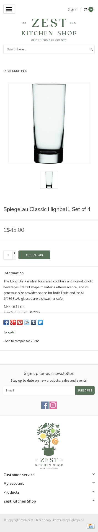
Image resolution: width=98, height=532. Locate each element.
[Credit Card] (90, 526)
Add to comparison (18, 341)
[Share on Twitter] (40, 322)
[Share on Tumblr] (33, 322)
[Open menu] (9, 9)
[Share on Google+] (13, 322)
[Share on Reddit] (26, 322)
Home (7, 71)
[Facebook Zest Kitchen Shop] (45, 405)
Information (13, 273)
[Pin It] (20, 322)
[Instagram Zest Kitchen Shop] (53, 405)
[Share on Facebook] (6, 322)
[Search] (91, 49)
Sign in (72, 9)
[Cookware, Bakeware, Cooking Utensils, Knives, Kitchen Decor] (49, 29)
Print (36, 341)
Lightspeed (76, 520)
